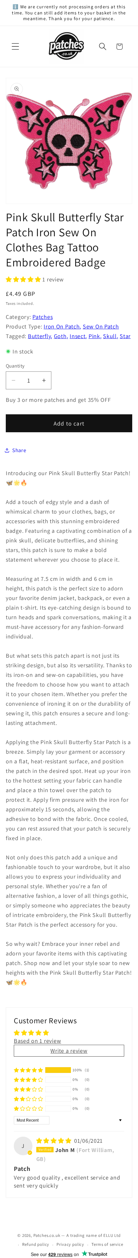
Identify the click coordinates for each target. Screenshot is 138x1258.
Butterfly (39, 336)
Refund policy (35, 1244)
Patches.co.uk (46, 1235)
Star (125, 336)
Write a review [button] (68, 1050)
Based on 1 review (37, 1040)
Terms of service (107, 1244)
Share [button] (19, 450)
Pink (94, 336)
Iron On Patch (62, 326)
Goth (60, 336)
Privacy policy (70, 1244)
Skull (110, 336)
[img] (54, 1140)
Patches (42, 317)
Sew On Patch (101, 326)
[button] (15, 46)
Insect (77, 336)
